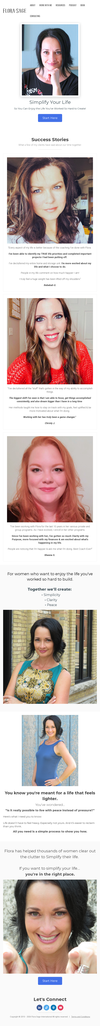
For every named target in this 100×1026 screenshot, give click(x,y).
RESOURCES (60, 5)
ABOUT (32, 5)
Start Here (50, 118)
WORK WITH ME (45, 5)
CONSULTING (35, 16)
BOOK (82, 5)
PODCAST (73, 5)
